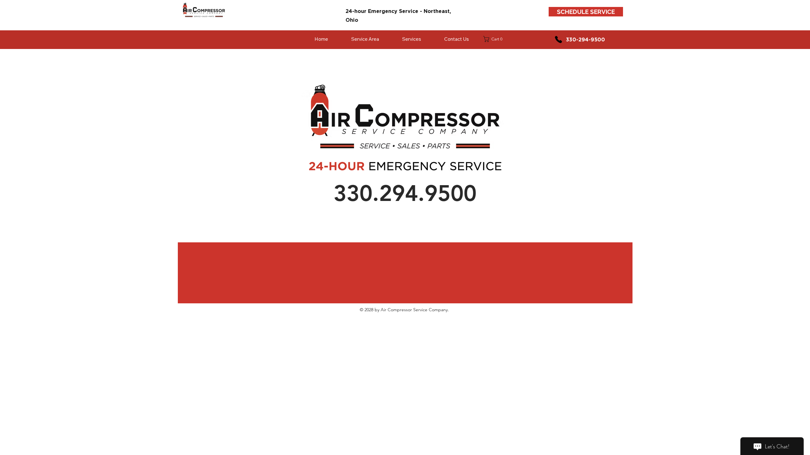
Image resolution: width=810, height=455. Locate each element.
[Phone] (558, 39)
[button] (495, 39)
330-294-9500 (585, 39)
